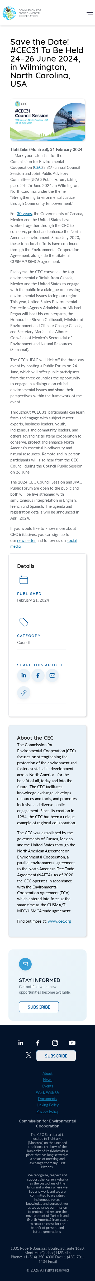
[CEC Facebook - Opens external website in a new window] (37, 1044)
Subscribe (39, 1007)
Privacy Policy (47, 1111)
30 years (24, 213)
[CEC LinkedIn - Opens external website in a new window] (20, 1044)
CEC (38, 167)
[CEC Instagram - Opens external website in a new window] (55, 1044)
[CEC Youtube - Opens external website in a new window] (72, 1044)
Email (52, 1261)
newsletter (26, 540)
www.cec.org (59, 921)
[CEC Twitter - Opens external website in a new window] (28, 1056)
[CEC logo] (22, 13)
